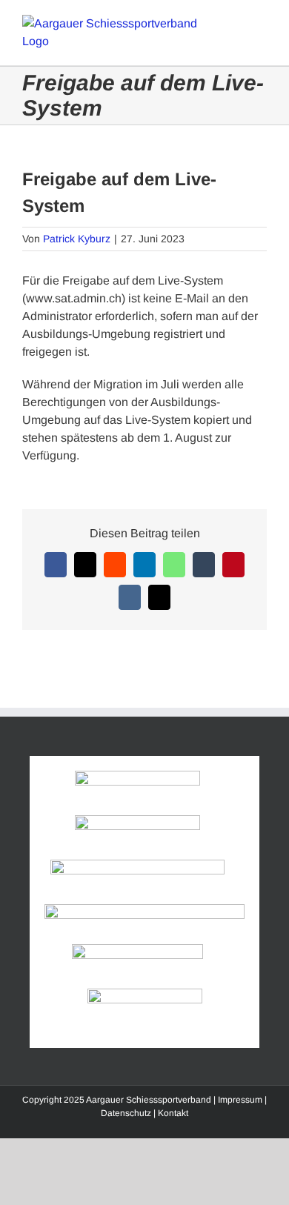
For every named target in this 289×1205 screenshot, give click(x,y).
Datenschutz (126, 1113)
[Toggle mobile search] (234, 22)
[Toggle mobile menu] (261, 22)
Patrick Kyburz (76, 239)
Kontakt (173, 1113)
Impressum (240, 1100)
